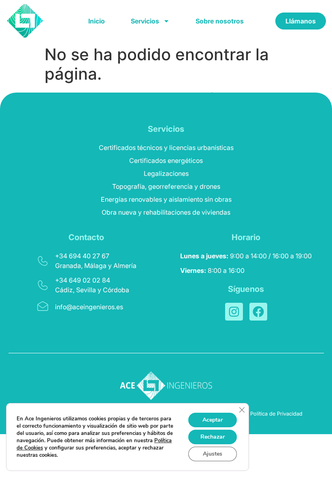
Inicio (96, 21)
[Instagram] (234, 312)
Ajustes (212, 454)
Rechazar (212, 437)
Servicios (145, 21)
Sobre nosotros (220, 21)
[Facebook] (258, 312)
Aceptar (212, 420)
